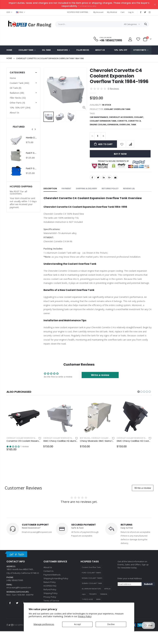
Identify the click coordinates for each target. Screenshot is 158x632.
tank (133, 124)
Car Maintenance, (99, 117)
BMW (98, 599)
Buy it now (120, 153)
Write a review (142, 488)
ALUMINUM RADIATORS (91, 588)
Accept (77, 624)
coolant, (139, 117)
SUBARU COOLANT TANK (92, 583)
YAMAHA (103, 594)
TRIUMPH (93, 594)
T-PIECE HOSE (87, 599)
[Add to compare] (130, 144)
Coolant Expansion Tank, (103, 121)
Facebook (92, 177)
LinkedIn (103, 177)
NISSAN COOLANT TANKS (92, 578)
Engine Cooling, (98, 124)
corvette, (122, 121)
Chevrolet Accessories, (121, 117)
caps (83, 594)
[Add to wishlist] (122, 144)
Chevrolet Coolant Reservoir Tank (21, 438)
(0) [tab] (129, 188)
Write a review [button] (100, 375)
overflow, (125, 124)
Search (145, 24)
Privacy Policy (84, 616)
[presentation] (32, 129)
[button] (138, 391)
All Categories (130, 24)
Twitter (98, 177)
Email (115, 177)
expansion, (113, 124)
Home (9, 58)
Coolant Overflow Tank (91, 567)
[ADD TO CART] (36, 404)
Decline (111, 624)
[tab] (50, 189)
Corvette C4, (135, 121)
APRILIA (107, 588)
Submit (148, 584)
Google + (109, 177)
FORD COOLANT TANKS (91, 572)
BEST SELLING (85, 438)
